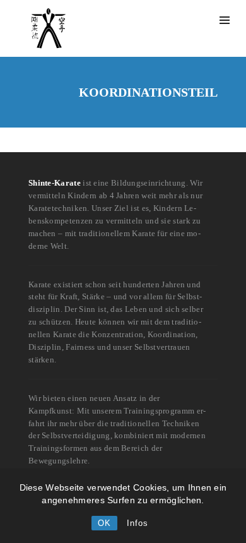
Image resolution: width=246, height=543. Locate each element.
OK (104, 523)
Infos (137, 523)
